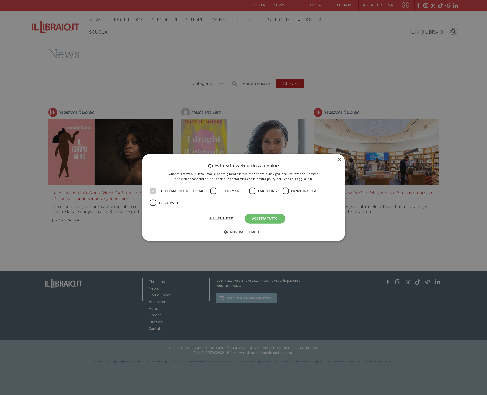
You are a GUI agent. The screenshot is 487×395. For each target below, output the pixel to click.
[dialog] (243, 197)
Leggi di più (303, 179)
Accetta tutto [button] (265, 218)
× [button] (339, 159)
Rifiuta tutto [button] (221, 218)
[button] (243, 232)
